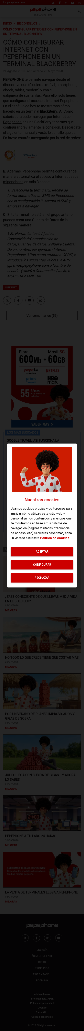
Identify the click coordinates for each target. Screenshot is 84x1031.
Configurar (42, 564)
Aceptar (42, 551)
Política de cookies (54, 538)
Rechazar (42, 577)
